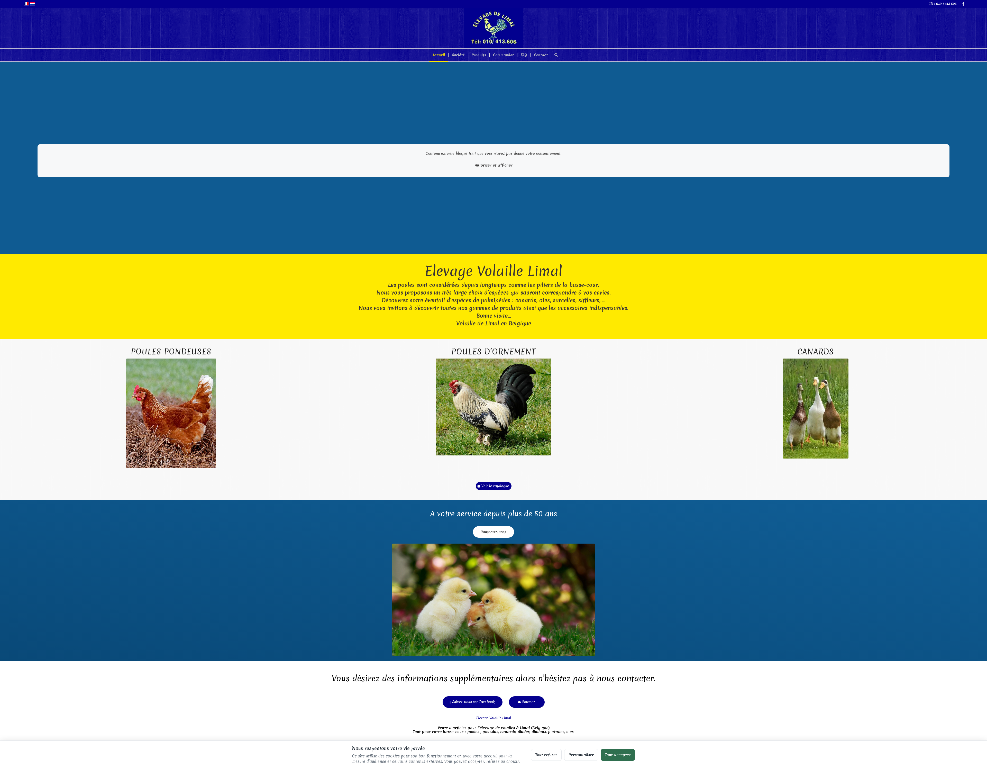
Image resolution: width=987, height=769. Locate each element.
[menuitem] (438, 55)
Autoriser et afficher (494, 165)
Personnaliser (581, 754)
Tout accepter (617, 754)
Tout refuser (546, 754)
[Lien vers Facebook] (963, 4)
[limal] (493, 28)
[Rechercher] (554, 55)
